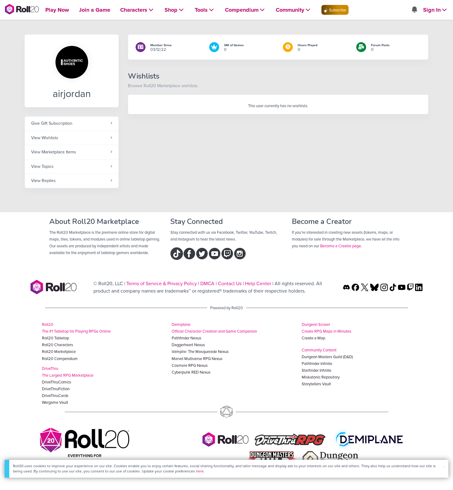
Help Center (258, 283)
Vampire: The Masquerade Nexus (200, 351)
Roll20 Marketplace (59, 351)
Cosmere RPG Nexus (190, 365)
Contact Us (230, 283)
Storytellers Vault (316, 384)
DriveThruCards (55, 395)
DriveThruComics (56, 382)
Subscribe (337, 10)
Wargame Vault (55, 402)
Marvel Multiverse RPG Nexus (197, 358)
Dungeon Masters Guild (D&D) (327, 356)
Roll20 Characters (57, 344)
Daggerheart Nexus (188, 344)
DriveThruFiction (56, 388)
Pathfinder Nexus (186, 338)
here (200, 471)
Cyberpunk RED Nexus (191, 372)
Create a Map (313, 338)
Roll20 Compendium (60, 358)
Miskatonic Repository (321, 377)
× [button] (444, 466)
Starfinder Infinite (316, 370)
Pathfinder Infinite (317, 363)
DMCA (207, 283)
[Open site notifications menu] (414, 10)
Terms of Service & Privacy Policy (161, 283)
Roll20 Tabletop (55, 338)
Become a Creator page (340, 246)
